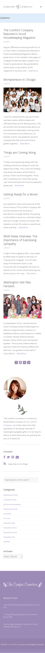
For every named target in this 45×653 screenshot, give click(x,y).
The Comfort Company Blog (18, 644)
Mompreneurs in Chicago (19, 79)
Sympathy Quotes (10, 532)
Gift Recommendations (12, 504)
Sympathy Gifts (9, 523)
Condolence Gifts (9, 500)
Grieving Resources (10, 509)
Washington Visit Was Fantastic (17, 284)
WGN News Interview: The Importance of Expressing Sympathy (20, 240)
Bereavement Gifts (10, 495)
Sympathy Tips (9, 537)
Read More (33, 70)
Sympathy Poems (10, 528)
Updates (6, 42)
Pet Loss (6, 518)
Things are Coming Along (19, 152)
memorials (7, 514)
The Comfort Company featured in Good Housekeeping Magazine (19, 34)
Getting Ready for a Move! (20, 194)
